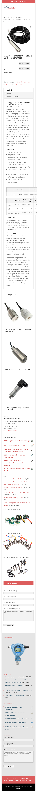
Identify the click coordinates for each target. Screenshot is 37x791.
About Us (15, 778)
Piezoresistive (18, 84)
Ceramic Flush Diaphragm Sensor (14, 497)
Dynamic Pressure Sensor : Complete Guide (17, 492)
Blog (8, 778)
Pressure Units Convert (23, 781)
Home (5, 17)
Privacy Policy (8, 781)
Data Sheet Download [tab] (13, 97)
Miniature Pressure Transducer (13, 487)
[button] (30, 27)
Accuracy (7, 65)
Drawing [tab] (8, 93)
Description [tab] (9, 90)
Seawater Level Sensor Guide (12, 479)
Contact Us (24, 778)
